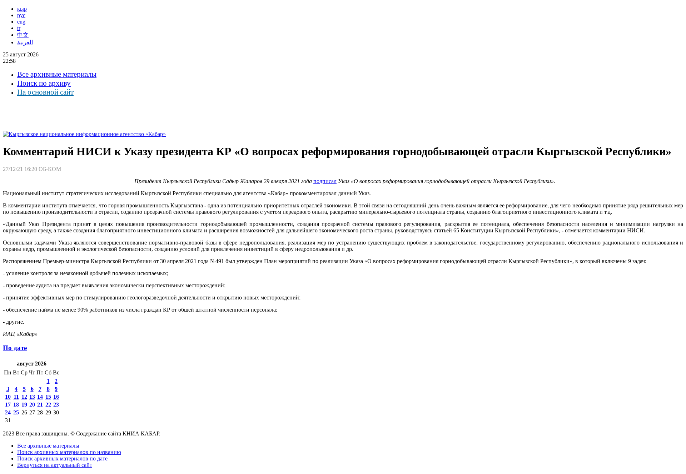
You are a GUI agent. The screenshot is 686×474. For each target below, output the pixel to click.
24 (8, 412)
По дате (15, 348)
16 (56, 397)
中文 (23, 35)
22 (48, 405)
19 (24, 405)
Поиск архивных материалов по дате (62, 458)
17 (8, 405)
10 (8, 397)
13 (32, 397)
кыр (22, 9)
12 (24, 397)
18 (16, 405)
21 (40, 405)
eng (21, 22)
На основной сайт (45, 92)
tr (18, 28)
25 (16, 412)
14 (40, 397)
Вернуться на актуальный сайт (54, 465)
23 (56, 405)
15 (48, 397)
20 (32, 405)
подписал (325, 181)
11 (16, 397)
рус (21, 15)
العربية (25, 42)
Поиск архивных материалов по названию (69, 452)
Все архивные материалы (56, 74)
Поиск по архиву (44, 83)
